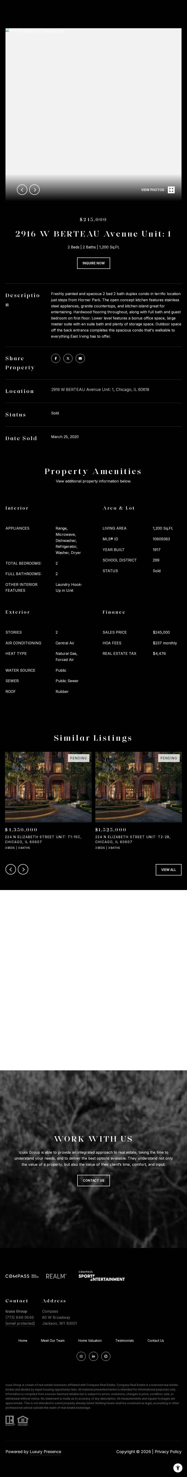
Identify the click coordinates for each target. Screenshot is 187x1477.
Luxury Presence (45, 1451)
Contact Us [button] (93, 1180)
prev (22, 189)
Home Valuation (90, 1340)
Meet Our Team (53, 1340)
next (34, 189)
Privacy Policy (168, 1451)
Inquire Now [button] (94, 263)
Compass (123, 1385)
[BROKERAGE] (105, 1356)
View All (168, 870)
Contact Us (156, 1340)
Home (22, 1340)
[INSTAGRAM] (81, 1356)
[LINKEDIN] (93, 1356)
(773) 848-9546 (19, 1317)
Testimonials (124, 1340)
